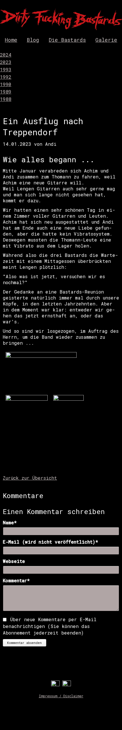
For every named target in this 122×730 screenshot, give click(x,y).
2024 (5, 55)
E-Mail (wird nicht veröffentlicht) (50, 542)
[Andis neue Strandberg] (68, 399)
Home (11, 39)
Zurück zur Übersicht (30, 478)
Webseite (14, 561)
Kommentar (17, 580)
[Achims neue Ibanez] (27, 399)
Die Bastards (67, 39)
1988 (5, 99)
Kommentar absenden (24, 642)
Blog (33, 39)
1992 (5, 77)
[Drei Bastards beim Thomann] (41, 356)
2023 (5, 62)
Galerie (106, 39)
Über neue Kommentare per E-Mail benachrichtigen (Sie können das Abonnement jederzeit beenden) (49, 626)
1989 (5, 92)
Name (17, 522)
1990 (5, 84)
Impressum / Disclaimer (61, 696)
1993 (5, 69)
